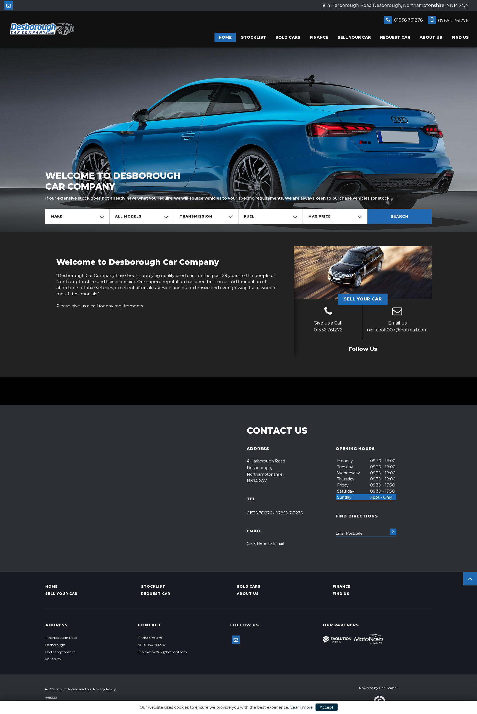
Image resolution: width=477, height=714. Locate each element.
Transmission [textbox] (196, 216)
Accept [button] (326, 707)
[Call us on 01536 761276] (328, 312)
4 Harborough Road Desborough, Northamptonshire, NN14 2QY (397, 5)
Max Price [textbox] (319, 216)
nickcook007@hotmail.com (397, 330)
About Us (431, 37)
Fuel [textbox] (249, 216)
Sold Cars (287, 37)
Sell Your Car (363, 299)
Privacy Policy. (104, 689)
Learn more (301, 707)
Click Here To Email (265, 543)
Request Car (395, 37)
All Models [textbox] (128, 216)
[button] (470, 578)
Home (225, 37)
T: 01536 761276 (150, 637)
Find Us (460, 37)
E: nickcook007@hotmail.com (162, 652)
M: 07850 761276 (151, 645)
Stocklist (253, 37)
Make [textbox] (56, 216)
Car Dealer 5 (388, 688)
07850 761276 (452, 20)
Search (399, 216)
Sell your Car (354, 37)
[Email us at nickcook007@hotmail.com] (8, 5)
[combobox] (77, 216)
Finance (319, 37)
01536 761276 (408, 20)
